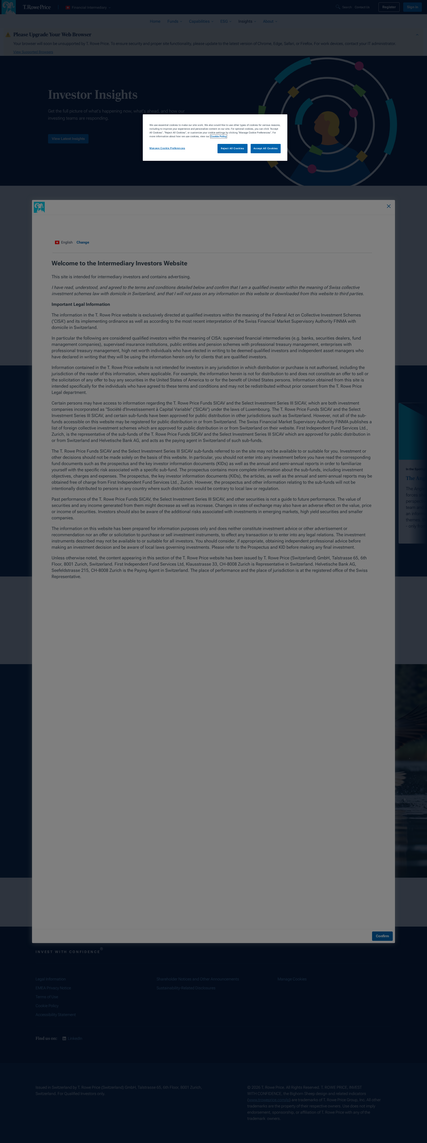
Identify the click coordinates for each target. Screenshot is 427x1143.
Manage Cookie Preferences (167, 148)
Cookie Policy (219, 136)
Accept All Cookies (266, 148)
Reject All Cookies (232, 148)
